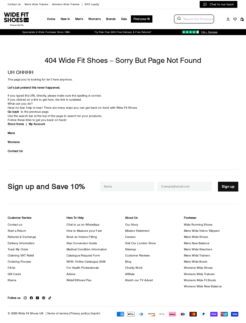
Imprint (95, 313)
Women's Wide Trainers (66, 4)
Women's (94, 19)
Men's (79, 19)
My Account (37, 124)
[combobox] (194, 19)
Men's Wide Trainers (36, 4)
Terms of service (58, 313)
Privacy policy (79, 313)
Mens (11, 133)
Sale (124, 19)
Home (51, 19)
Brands (111, 19)
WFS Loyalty (92, 4)
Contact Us (14, 4)
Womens (14, 142)
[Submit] (178, 19)
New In (65, 19)
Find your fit (142, 19)
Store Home (16, 124)
